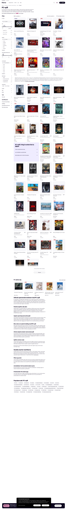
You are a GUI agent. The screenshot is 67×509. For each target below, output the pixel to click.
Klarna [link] (3, 5)
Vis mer (32, 11)
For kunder (3, 0)
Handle (15, 2)
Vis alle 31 (3, 50)
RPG (43, 327)
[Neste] (64, 288)
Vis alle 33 (3, 73)
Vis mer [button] (39, 272)
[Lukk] (50, 499)
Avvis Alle (37, 505)
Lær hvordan (21, 13)
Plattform (15, 311)
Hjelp (20, 2)
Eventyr (32, 335)
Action (23, 320)
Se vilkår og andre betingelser (29, 81)
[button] (57, 3)
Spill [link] (17, 5)
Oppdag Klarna (11, 2)
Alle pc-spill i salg (62, 279)
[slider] (2, 26)
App (18, 2)
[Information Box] (20, 16)
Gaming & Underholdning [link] (12, 5)
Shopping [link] (6, 5)
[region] (34, 503)
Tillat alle (45, 505)
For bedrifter (7, 0)
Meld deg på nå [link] (58, 505)
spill (32, 341)
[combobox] (50, 16)
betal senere (36, 354)
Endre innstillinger (21, 505)
